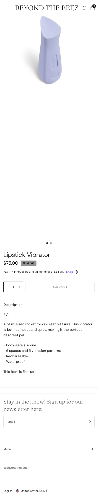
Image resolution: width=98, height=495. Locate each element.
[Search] (84, 8)
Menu (7, 449)
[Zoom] (49, 49)
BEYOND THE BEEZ (47, 8)
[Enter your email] (90, 421)
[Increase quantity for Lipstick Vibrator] (19, 287)
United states (34, 491)
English (8, 491)
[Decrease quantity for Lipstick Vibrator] (7, 287)
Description (13, 304)
